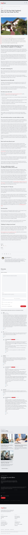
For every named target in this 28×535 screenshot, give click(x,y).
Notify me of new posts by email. (6, 304)
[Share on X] (8, 254)
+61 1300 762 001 (17, 523)
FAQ (1, 518)
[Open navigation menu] (26, 2)
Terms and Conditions (7, 529)
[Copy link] (10, 254)
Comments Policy (12, 529)
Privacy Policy (2, 529)
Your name (3, 298)
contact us (9, 381)
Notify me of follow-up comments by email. (7, 302)
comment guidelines (10, 306)
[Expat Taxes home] (3, 2)
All (4, 6)
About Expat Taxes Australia (4, 516)
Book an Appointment (17, 516)
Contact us (16, 518)
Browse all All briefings (5, 468)
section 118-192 (3, 151)
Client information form (17, 517)
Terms (9, 533)
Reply (3, 329)
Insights (2, 6)
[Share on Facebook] (6, 254)
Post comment (23, 306)
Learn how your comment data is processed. (17, 310)
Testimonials (2, 517)
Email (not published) (17, 298)
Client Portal (16, 525)
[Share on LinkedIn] (4, 254)
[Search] (24, 2)
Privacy (7, 533)
